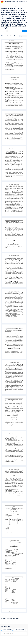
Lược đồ (4, 31)
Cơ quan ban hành (7, 629)
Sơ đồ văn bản (5, 626)
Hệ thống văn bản (19, 629)
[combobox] (14, 633)
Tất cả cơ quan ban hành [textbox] (7, 633)
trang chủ (8, 2)
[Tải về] (18, 36)
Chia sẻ (24, 31)
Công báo (15, 2)
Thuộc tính (10, 31)
